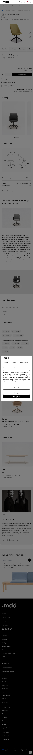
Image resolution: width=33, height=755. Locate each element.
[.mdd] (5, 2)
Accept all (16, 397)
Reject (16, 388)
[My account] (22, 1)
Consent (16, 393)
